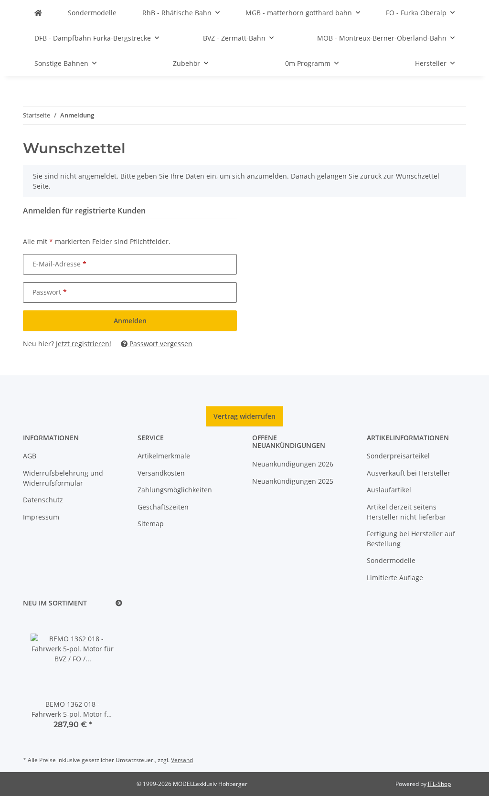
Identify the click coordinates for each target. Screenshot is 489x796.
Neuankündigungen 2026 (292, 463)
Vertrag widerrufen (244, 416)
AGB (29, 455)
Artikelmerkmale (164, 455)
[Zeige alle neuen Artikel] (119, 603)
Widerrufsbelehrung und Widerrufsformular (63, 478)
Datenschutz (43, 499)
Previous (46, 678)
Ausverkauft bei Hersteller (408, 473)
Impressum (41, 516)
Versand (182, 760)
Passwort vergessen (160, 343)
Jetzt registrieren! (83, 343)
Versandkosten (161, 473)
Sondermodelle (391, 560)
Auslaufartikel (389, 489)
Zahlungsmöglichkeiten (175, 489)
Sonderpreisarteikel (398, 455)
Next (99, 678)
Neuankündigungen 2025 (292, 481)
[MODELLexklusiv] (38, 12)
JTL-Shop (439, 784)
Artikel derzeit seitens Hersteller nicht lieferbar (406, 511)
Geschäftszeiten (163, 506)
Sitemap (151, 523)
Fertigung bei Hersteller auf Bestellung (411, 538)
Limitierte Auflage (395, 577)
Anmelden (130, 320)
